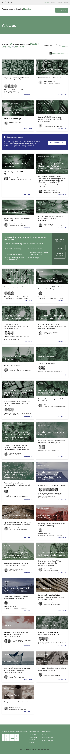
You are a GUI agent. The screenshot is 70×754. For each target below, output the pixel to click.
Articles (46, 2)
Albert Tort (12, 495)
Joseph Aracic (18, 676)
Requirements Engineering (16, 10)
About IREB (32, 735)
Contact (31, 742)
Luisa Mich (20, 369)
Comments (53, 2)
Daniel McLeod (61, 642)
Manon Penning (18, 528)
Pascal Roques (12, 606)
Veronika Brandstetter (49, 496)
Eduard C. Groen (13, 89)
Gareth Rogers (52, 125)
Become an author (47, 740)
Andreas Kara (55, 450)
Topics (63, 10)
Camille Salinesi (18, 178)
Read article (27, 94)
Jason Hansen (18, 453)
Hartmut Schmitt (12, 91)
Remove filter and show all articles (60, 53)
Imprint (28, 749)
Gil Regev (11, 297)
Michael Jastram (47, 450)
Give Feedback (46, 735)
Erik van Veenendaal (54, 674)
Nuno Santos (12, 336)
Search (66, 2)
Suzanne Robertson (48, 371)
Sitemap (22, 749)
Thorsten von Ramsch (20, 224)
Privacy (34, 749)
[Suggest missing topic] (8, 2)
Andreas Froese (51, 494)
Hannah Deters (22, 89)
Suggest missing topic (57, 142)
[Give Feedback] (5, 2)
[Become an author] (12, 2)
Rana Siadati (12, 413)
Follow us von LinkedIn (60, 247)
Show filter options (49, 45)
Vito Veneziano (27, 413)
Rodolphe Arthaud (47, 533)
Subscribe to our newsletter (59, 254)
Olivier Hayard (26, 297)
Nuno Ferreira (20, 336)
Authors (60, 2)
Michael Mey (52, 81)
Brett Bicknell (21, 640)
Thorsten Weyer (42, 494)
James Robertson (58, 371)
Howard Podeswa (53, 190)
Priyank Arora (52, 404)
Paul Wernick (19, 413)
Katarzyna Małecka (53, 332)
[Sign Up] (2, 2)
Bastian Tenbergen (48, 493)
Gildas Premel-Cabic (48, 297)
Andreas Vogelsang (59, 493)
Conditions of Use (43, 749)
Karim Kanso (28, 640)
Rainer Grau (52, 224)
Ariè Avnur (51, 569)
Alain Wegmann (19, 297)
